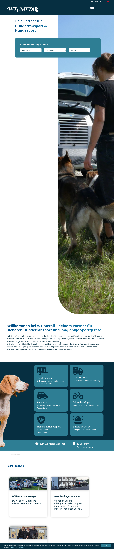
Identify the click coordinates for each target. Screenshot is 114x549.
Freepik (18, 454)
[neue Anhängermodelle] (70, 483)
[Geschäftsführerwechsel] (28, 532)
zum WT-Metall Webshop (53, 443)
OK (106, 545)
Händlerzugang (96, 1)
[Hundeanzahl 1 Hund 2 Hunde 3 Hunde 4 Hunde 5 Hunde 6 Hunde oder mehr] (32, 50)
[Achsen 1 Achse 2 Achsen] (79, 50)
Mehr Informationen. (17, 547)
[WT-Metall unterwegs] (28, 483)
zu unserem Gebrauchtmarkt (85, 445)
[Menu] (92, 8)
